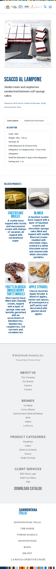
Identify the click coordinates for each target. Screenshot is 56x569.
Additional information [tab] (34, 121)
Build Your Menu (28, 478)
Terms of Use (34, 360)
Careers (28, 385)
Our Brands (28, 381)
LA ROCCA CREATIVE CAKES (28, 559)
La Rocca (28, 425)
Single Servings (28, 457)
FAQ (28, 482)
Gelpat (28, 421)
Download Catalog (28, 488)
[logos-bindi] (23, 7)
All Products (18, 103)
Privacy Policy (21, 360)
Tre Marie (28, 405)
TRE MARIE (27, 528)
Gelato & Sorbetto (28, 449)
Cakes (28, 445)
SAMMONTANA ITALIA (27, 522)
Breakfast (28, 441)
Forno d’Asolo (28, 409)
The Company (28, 377)
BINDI (27, 547)
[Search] (44, 7)
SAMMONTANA (27, 540)
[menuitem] (44, 7)
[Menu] (50, 6)
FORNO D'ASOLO (27, 534)
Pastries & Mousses (32, 103)
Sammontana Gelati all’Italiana (28, 413)
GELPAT (27, 553)
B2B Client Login (28, 473)
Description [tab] (12, 121)
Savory (28, 453)
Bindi (19, 107)
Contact (28, 389)
